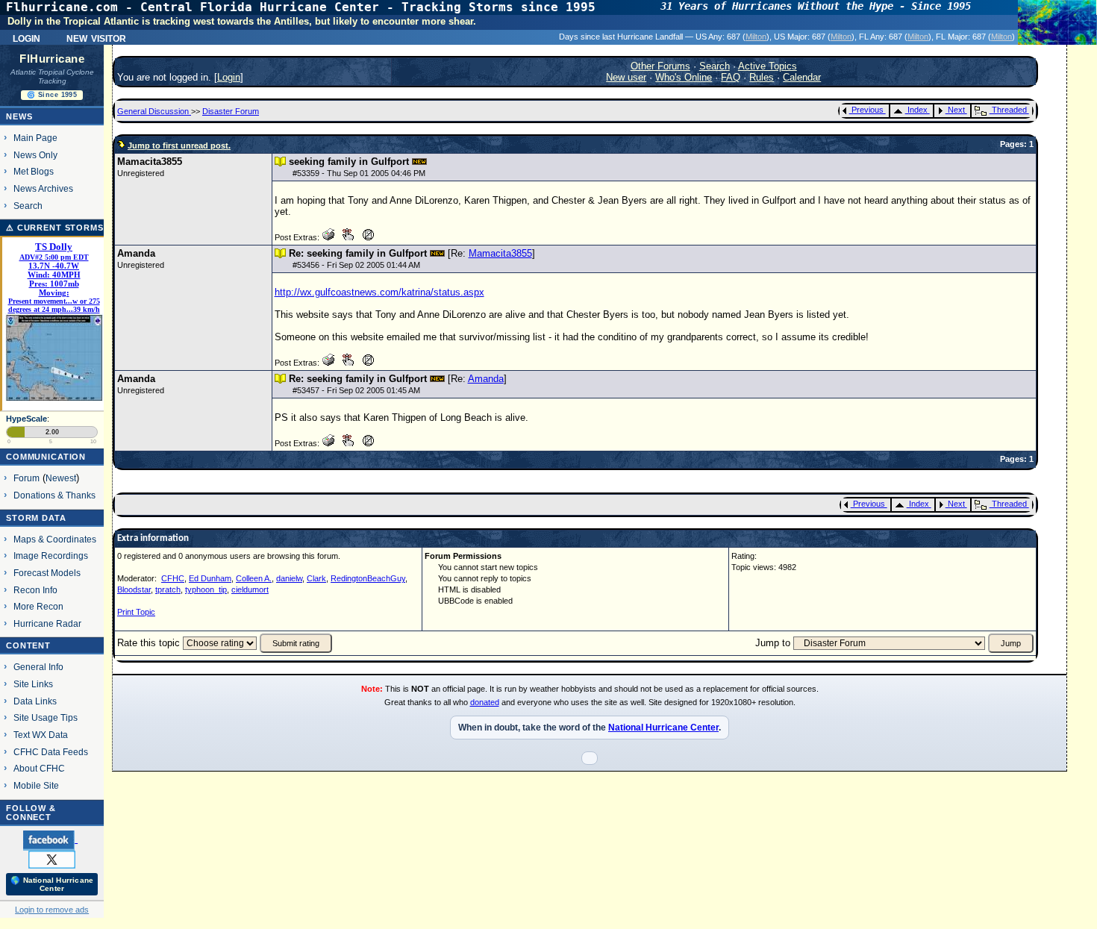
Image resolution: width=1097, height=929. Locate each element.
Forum (26, 478)
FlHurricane (51, 59)
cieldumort (250, 589)
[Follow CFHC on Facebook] (50, 839)
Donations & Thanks (54, 495)
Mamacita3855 (500, 253)
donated (484, 702)
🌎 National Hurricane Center (51, 884)
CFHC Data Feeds (50, 752)
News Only (35, 155)
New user (626, 77)
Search (28, 205)
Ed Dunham (210, 578)
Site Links (33, 684)
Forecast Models (47, 573)
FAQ (730, 77)
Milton (756, 36)
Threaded (1009, 109)
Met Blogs (33, 171)
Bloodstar (134, 589)
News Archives (43, 188)
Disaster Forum (230, 111)
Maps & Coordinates (54, 539)
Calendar (802, 77)
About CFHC (39, 768)
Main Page (35, 138)
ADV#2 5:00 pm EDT (54, 257)
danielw (289, 578)
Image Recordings (50, 555)
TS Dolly (53, 247)
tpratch (168, 589)
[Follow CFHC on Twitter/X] (51, 859)
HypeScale (26, 418)
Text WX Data (40, 734)
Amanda (486, 378)
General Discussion (154, 111)
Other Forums (660, 66)
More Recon (38, 606)
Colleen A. (254, 578)
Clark (316, 578)
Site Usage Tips (45, 717)
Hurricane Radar (47, 623)
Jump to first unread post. (179, 145)
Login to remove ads (52, 909)
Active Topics (767, 66)
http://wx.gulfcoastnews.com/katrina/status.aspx (379, 292)
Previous (867, 109)
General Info (38, 667)
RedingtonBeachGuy (368, 578)
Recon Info (35, 590)
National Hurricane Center (663, 727)
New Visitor (96, 37)
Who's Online (683, 77)
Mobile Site (36, 785)
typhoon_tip (206, 589)
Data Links (35, 701)
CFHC (172, 578)
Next (956, 109)
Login (26, 37)
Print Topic (136, 611)
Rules (761, 77)
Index (917, 109)
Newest (61, 478)
